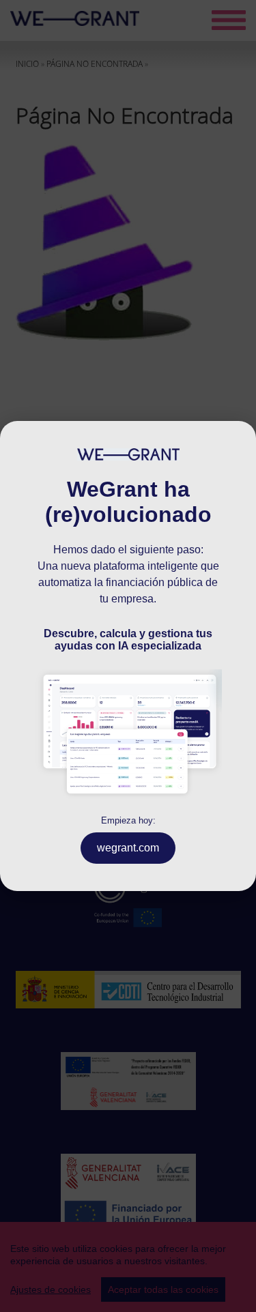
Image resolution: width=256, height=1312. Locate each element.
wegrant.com (128, 848)
